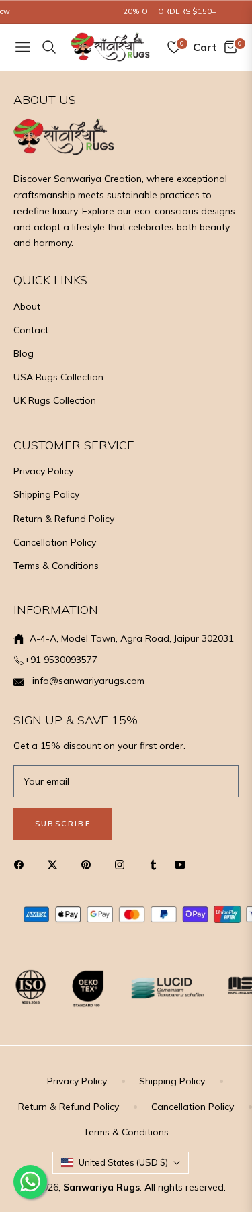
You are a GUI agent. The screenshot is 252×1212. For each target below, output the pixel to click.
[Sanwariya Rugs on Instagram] (123, 864)
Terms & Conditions (56, 566)
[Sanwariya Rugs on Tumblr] (153, 864)
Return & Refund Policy (63, 519)
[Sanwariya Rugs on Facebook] (22, 864)
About (26, 306)
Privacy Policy (43, 471)
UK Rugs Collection (54, 400)
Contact (30, 330)
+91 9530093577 (60, 660)
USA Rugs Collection (58, 377)
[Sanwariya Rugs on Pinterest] (89, 864)
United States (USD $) (123, 1162)
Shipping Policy (46, 494)
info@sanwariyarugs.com (87, 681)
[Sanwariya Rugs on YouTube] (183, 864)
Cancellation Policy (54, 542)
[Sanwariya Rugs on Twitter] (56, 864)
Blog (23, 353)
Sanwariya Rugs (101, 1187)
